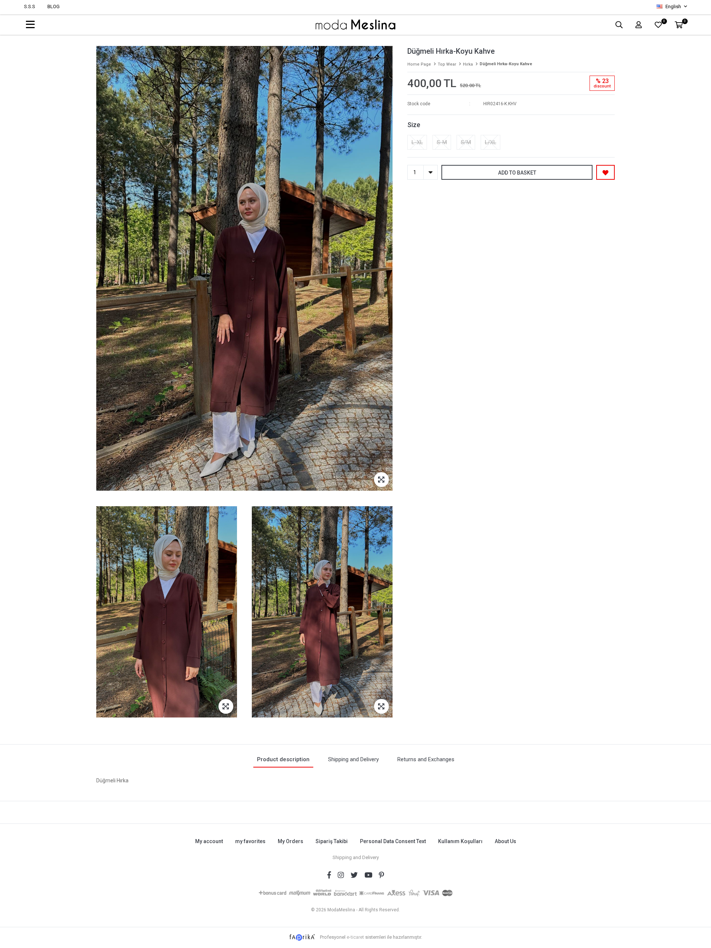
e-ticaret (355, 937)
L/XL (490, 142)
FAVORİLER (663, 22)
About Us (505, 841)
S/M (466, 142)
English (673, 6)
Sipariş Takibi (332, 841)
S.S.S (29, 6)
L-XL (417, 142)
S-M (442, 142)
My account (209, 841)
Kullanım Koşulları (460, 841)
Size (413, 125)
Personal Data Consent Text (393, 841)
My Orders (290, 841)
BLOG (53, 6)
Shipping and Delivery (356, 857)
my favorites (250, 841)
